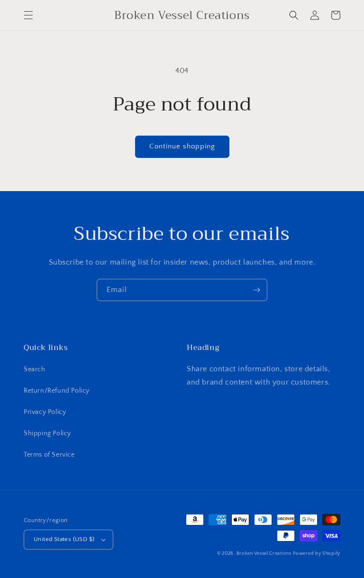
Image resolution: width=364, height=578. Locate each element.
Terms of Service (49, 455)
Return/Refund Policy (57, 391)
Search (35, 369)
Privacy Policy (45, 412)
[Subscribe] (256, 290)
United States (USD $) (64, 539)
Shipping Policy (47, 433)
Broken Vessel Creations (264, 553)
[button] (28, 15)
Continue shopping (182, 146)
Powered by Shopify (316, 553)
